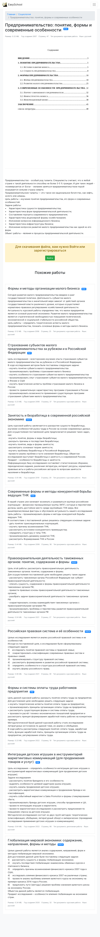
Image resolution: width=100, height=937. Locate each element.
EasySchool (14, 4)
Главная (11, 14)
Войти (50, 258)
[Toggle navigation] (94, 4)
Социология (24, 14)
